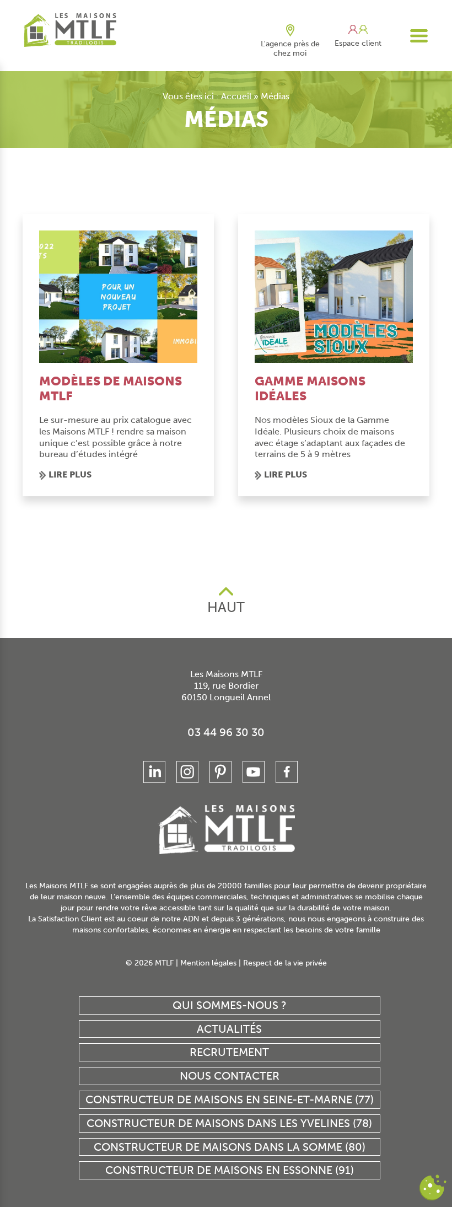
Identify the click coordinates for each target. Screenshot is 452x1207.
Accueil (236, 96)
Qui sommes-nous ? (230, 1005)
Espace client (358, 43)
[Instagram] (187, 772)
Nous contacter (229, 1075)
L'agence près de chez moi (290, 48)
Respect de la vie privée (285, 963)
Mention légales (208, 963)
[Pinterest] (220, 772)
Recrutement (229, 1052)
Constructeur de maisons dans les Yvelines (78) (229, 1123)
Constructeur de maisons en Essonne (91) (229, 1170)
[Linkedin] (154, 772)
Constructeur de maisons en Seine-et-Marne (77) (229, 1099)
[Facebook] (287, 772)
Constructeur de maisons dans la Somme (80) (229, 1147)
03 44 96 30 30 (226, 732)
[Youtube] (254, 772)
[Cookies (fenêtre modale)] (432, 1188)
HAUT (226, 607)
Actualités (229, 1029)
